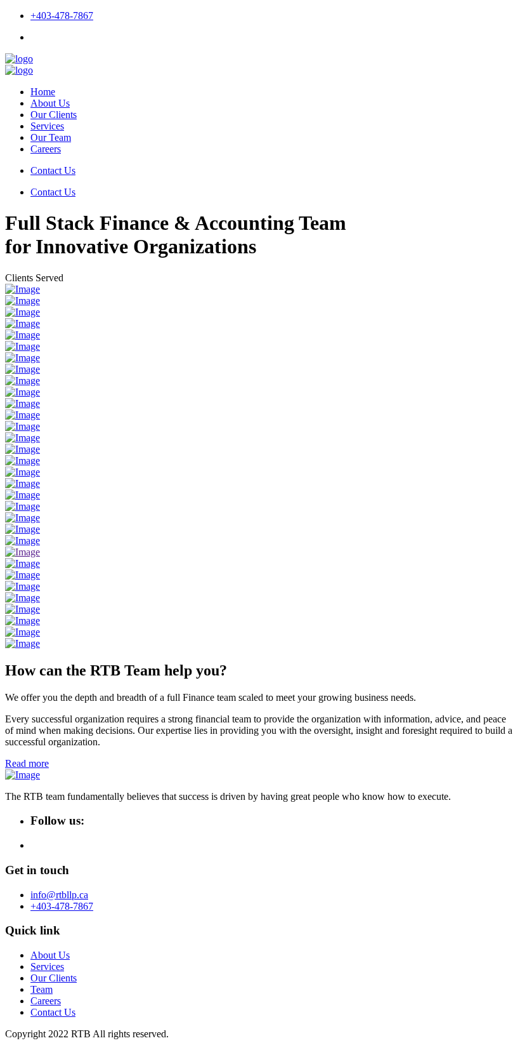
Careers (45, 148)
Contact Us (52, 170)
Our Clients (53, 114)
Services (47, 126)
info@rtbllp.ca (59, 894)
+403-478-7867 (61, 15)
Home (42, 91)
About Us (50, 103)
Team (41, 989)
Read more (27, 763)
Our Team (50, 137)
